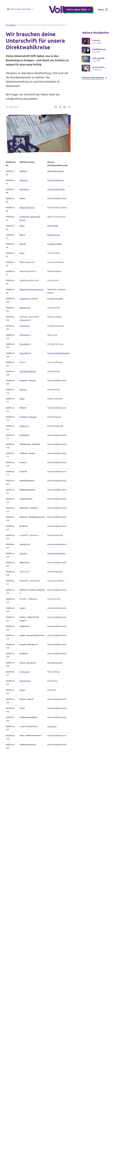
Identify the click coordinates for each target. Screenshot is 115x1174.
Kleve (22, 399)
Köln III (23, 244)
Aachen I (23, 171)
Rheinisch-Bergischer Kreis (32, 289)
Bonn (22, 253)
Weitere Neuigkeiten (93, 77)
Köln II (22, 235)
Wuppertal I (25, 308)
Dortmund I (25, 672)
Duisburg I (24, 426)
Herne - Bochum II (28, 663)
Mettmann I (25, 326)
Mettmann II (25, 335)
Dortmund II (25, 681)
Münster (23, 553)
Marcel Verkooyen (55, 180)
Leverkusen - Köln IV (29, 298)
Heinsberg (24, 189)
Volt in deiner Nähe (76, 9)
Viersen (23, 389)
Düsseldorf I (25, 344)
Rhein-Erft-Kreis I (27, 207)
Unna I (22, 690)
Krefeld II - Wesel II (28, 417)
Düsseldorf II (25, 353)
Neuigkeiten (11, 25)
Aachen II (24, 180)
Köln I (22, 226)
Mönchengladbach (28, 371)
